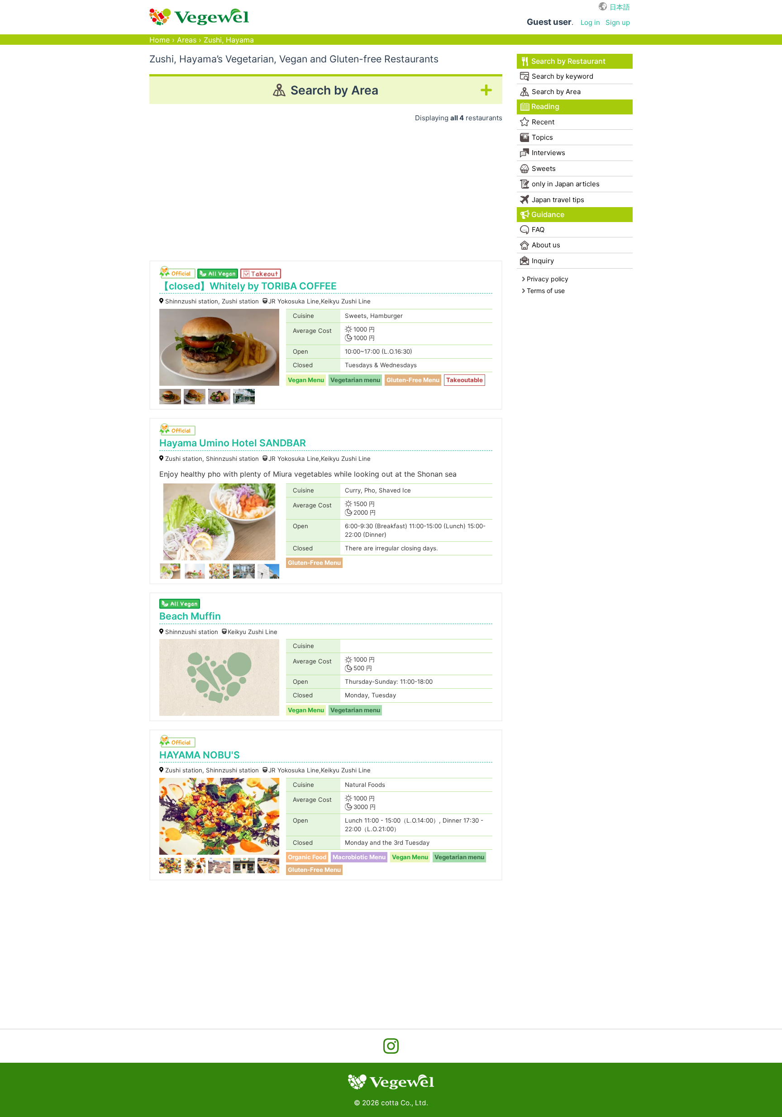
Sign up (618, 22)
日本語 (620, 7)
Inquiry (543, 260)
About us (546, 245)
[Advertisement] (325, 188)
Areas (186, 40)
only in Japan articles (566, 184)
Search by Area (556, 91)
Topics (542, 137)
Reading (545, 106)
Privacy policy (547, 279)
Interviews (548, 152)
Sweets (544, 168)
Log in (590, 22)
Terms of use (546, 290)
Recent (543, 122)
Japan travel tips (558, 199)
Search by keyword (562, 76)
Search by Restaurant (568, 61)
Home (159, 40)
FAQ (538, 229)
